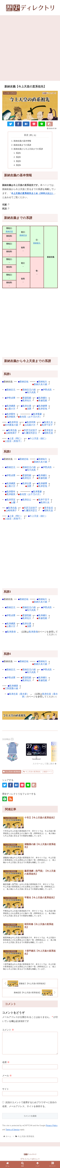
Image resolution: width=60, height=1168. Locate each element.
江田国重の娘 (11, 688)
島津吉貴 (26, 406)
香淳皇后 (48, 430)
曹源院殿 (26, 397)
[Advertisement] (30, 49)
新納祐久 (42, 381)
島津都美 (10, 416)
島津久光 (48, 422)
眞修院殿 (42, 400)
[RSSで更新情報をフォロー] (10, 798)
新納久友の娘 (40, 384)
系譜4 (18, 165)
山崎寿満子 (11, 433)
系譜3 (18, 161)
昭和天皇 (48, 433)
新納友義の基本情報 (22, 141)
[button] (54, 766)
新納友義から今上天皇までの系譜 (28, 149)
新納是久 (36, 243)
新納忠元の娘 (29, 389)
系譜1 (18, 153)
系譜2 (18, 157)
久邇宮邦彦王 (30, 433)
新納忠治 (23, 235)
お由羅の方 (29, 425)
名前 (5, 1062)
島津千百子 (47, 425)
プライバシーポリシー (30, 1159)
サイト (5, 1089)
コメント (8, 1030)
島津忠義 (12, 430)
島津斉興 (31, 422)
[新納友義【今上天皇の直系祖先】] (26, 124)
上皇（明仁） (16, 438)
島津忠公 (26, 499)
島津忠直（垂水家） (19, 694)
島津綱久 (42, 397)
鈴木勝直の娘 (11, 425)
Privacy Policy (51, 1125)
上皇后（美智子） (14, 441)
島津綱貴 (10, 406)
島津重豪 (37, 414)
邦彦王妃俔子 (30, 430)
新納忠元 (10, 389)
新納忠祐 (24, 381)
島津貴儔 (11, 631)
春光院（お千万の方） (31, 416)
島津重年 (10, 414)
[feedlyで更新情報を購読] (4, 798)
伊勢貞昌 (47, 389)
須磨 (29, 408)
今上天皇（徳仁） (38, 438)
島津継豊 (42, 406)
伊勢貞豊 (10, 397)
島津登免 (42, 408)
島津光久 (26, 400)
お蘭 (13, 502)
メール (7, 1075)
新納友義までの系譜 (22, 145)
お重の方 (10, 408)
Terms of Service (13, 1130)
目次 (26, 135)
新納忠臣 (9, 231)
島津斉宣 (13, 422)
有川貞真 (31, 392)
